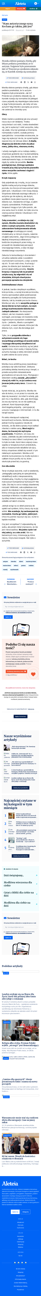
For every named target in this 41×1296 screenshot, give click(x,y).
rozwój (5, 569)
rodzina (31, 565)
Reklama (20, 1247)
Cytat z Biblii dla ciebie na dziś (19, 894)
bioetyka (6, 1097)
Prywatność (20, 1290)
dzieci (21, 561)
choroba (13, 561)
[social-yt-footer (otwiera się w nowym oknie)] (15, 1263)
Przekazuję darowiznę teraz (15, 671)
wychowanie (14, 569)
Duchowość (20, 1228)
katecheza (7, 1022)
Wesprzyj (20, 9)
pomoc (23, 565)
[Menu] (7, 3)
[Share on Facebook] (21, 82)
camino (6, 1058)
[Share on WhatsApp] (35, 82)
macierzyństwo (31, 561)
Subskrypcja (20, 1242)
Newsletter (20, 1236)
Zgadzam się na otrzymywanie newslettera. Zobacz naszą (20, 611)
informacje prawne (20, 1279)
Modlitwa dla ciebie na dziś (17, 904)
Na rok (20, 1256)
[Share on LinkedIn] (24, 82)
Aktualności (20, 1222)
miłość (16, 565)
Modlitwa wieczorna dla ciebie (18, 884)
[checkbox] (4, 611)
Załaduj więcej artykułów (20, 788)
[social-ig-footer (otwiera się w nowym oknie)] (26, 1263)
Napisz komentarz (20, 716)
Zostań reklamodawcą (20, 1283)
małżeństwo (7, 565)
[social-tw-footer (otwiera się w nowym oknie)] (22, 1263)
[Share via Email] (31, 82)
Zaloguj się (31, 709)
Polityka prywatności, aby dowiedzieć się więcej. (19, 612)
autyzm (5, 561)
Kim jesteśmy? (20, 1276)
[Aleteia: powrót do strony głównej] (20, 3)
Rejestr (8, 9)
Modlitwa (32, 9)
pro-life (6, 973)
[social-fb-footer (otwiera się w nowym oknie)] (19, 1263)
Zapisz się (8, 617)
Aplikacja (20, 1239)
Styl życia (5, 15)
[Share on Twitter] (28, 82)
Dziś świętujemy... (14, 875)
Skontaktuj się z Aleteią (20, 1286)
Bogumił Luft (20, 30)
